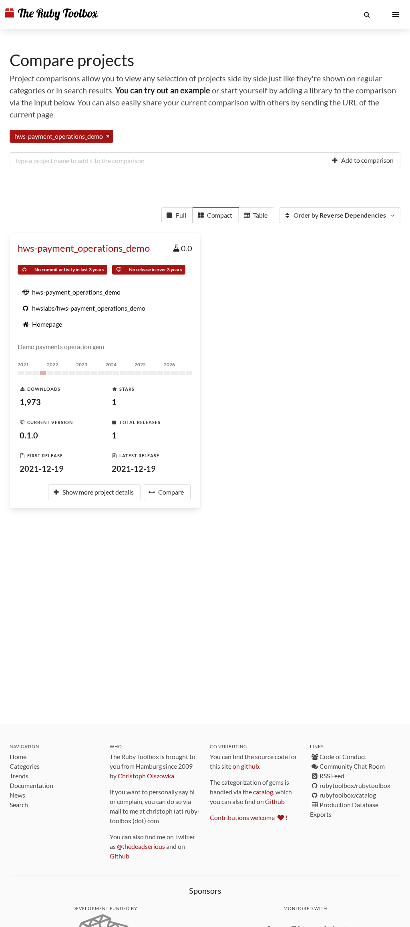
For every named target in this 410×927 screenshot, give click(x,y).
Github (119, 856)
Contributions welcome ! (248, 817)
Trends (19, 776)
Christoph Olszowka (146, 776)
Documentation (31, 785)
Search (19, 804)
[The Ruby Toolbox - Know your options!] (51, 14)
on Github (271, 801)
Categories (25, 766)
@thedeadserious (141, 846)
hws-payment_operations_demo (84, 248)
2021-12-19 (42, 468)
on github (246, 766)
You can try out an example (162, 90)
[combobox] (168, 160)
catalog (263, 792)
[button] (366, 14)
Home (18, 756)
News (17, 795)
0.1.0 (29, 435)
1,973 (30, 402)
